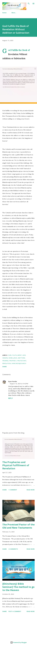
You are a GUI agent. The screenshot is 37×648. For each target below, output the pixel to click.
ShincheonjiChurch (19, 363)
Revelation (6, 363)
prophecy (12, 361)
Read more (31, 490)
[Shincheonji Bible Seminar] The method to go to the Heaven (18, 587)
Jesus (15, 358)
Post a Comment (14, 611)
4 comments (13, 549)
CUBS (10, 355)
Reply (10, 398)
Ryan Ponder (12, 381)
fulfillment (17, 355)
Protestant (21, 361)
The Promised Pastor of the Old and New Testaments (18, 526)
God (24, 355)
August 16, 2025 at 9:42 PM (19, 384)
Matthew (21, 358)
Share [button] (4, 367)
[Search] (29, 3)
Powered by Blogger (20, 642)
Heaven (5, 358)
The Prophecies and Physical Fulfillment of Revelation (15, 465)
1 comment (12, 490)
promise (5, 361)
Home (4, 13)
